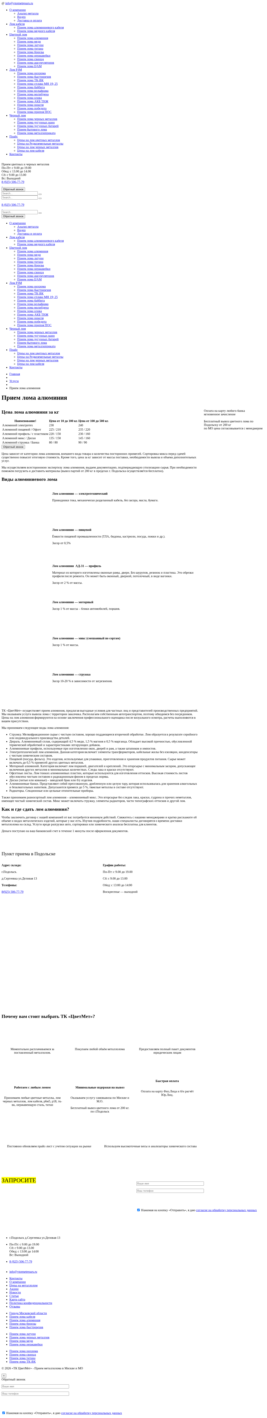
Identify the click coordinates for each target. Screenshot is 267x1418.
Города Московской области (28, 1313)
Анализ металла (28, 13)
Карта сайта (17, 1299)
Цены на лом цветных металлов (38, 140)
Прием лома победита (32, 108)
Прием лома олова (29, 97)
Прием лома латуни (30, 45)
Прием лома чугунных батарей (38, 126)
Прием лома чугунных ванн (36, 122)
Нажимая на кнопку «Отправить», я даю (198, 1210)
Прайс (13, 136)
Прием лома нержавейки (33, 55)
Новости (15, 1292)
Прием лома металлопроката (36, 133)
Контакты (15, 154)
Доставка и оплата (29, 20)
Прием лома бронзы (30, 52)
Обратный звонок (13, 189)
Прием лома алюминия (32, 38)
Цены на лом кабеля (30, 150)
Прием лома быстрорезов (34, 76)
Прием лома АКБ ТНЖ (32, 101)
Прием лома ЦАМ (29, 66)
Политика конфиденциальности (30, 1303)
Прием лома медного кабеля (36, 31)
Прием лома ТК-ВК (30, 80)
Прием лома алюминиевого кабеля (40, 27)
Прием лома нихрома (31, 73)
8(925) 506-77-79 (12, 891)
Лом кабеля (17, 24)
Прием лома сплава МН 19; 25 (37, 83)
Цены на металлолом (23, 1285)
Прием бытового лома (32, 129)
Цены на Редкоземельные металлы (40, 143)
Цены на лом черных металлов (37, 147)
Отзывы (14, 1306)
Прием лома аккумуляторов (35, 62)
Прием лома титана (30, 48)
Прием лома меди (29, 41)
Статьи (14, 1296)
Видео (21, 17)
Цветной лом (18, 34)
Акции (14, 1289)
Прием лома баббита (31, 87)
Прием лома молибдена (33, 94)
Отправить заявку (152, 1200)
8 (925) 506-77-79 (13, 182)
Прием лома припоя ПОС (34, 112)
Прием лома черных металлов (37, 119)
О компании (17, 10)
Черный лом (17, 115)
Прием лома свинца (30, 59)
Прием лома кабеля (22, 1316)
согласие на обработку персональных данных (226, 1210)
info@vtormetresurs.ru (19, 3)
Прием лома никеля (30, 105)
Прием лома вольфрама (32, 90)
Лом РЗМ (15, 69)
